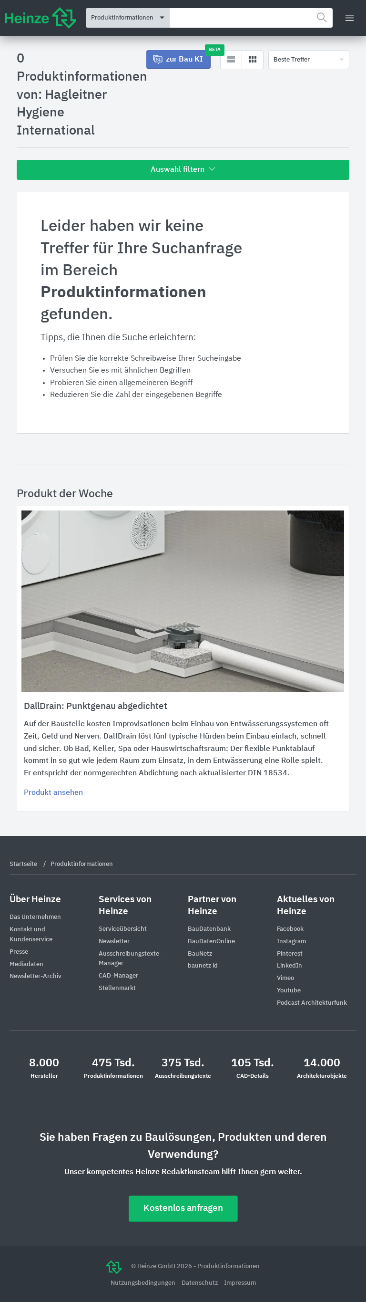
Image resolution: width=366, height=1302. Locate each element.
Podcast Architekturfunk (312, 1003)
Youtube (289, 991)
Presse (19, 952)
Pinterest (290, 954)
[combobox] (251, 18)
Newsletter (114, 941)
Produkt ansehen (53, 793)
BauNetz (200, 954)
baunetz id (203, 966)
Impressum (240, 1283)
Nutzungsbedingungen (144, 1283)
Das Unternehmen (35, 917)
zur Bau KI (188, 56)
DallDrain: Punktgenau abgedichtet (95, 706)
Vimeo (285, 978)
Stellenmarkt (117, 988)
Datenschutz (200, 1283)
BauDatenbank (209, 929)
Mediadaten (26, 964)
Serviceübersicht (123, 929)
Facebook (290, 929)
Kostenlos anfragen (183, 1208)
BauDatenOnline (211, 941)
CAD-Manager (118, 976)
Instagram (291, 941)
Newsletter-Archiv (35, 976)
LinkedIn (289, 966)
